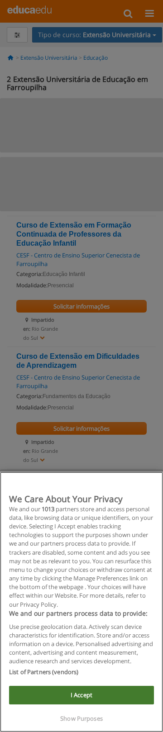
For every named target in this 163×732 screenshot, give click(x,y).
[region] (81, 602)
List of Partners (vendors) (43, 672)
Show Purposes (81, 718)
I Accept (81, 695)
